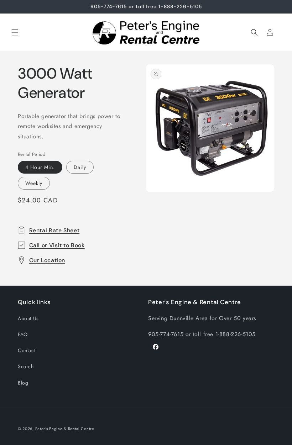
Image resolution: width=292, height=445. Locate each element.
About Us (28, 318)
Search (26, 366)
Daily (80, 167)
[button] (15, 32)
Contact (26, 350)
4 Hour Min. (40, 167)
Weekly (33, 183)
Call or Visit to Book (57, 245)
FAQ (23, 334)
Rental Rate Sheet (54, 230)
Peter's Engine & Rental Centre (64, 428)
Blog (23, 382)
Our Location (47, 260)
